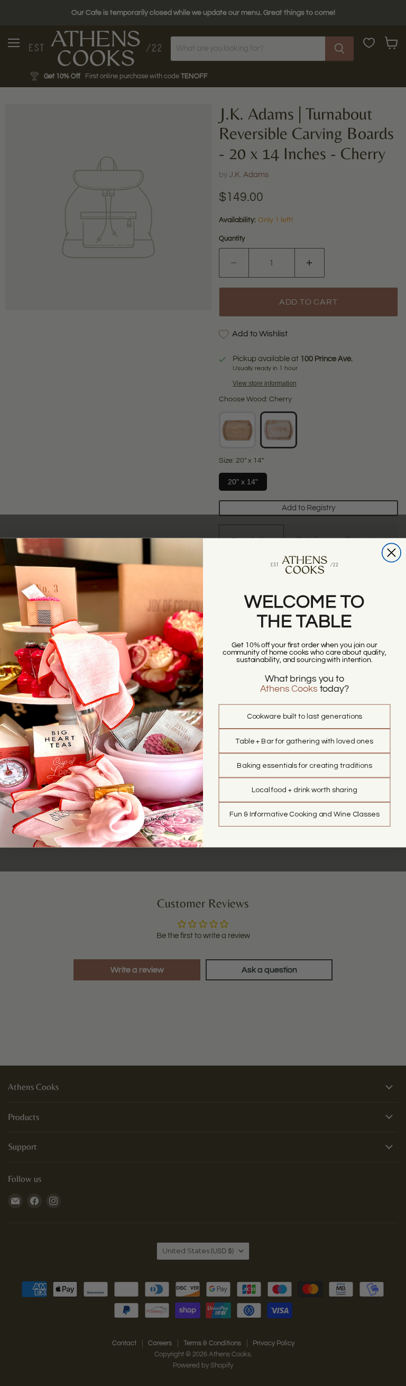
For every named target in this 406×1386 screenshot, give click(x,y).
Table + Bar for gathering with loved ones (304, 741)
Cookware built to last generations (305, 717)
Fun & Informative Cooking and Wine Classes (304, 815)
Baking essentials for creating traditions (304, 765)
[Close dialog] (391, 553)
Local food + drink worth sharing (304, 790)
